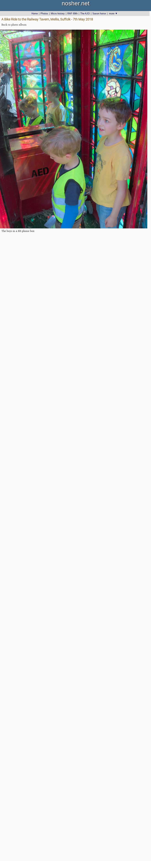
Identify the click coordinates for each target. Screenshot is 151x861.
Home (34, 13)
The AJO (85, 13)
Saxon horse (99, 13)
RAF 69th (72, 13)
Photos (44, 13)
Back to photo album (14, 24)
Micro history (58, 13)
